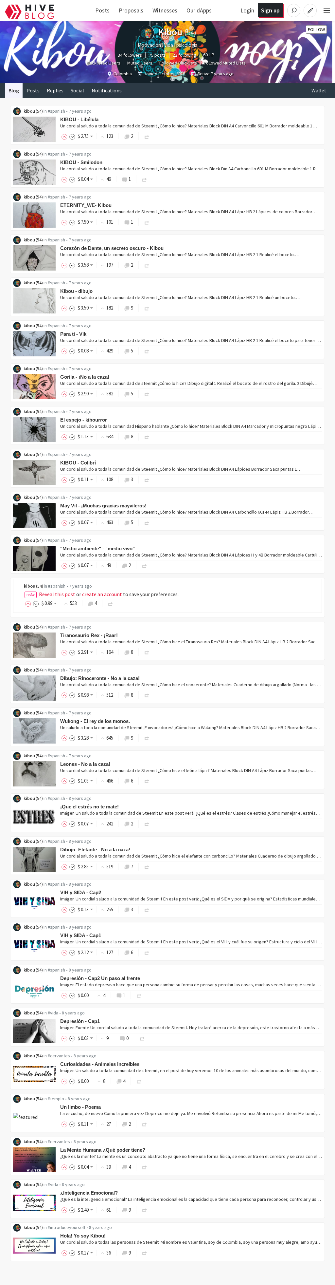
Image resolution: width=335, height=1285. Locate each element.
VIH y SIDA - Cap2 (80, 892)
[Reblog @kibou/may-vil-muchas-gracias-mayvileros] (147, 522)
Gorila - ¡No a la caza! (84, 377)
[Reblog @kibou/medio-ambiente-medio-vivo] (145, 565)
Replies (55, 90)
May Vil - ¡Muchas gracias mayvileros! (103, 505)
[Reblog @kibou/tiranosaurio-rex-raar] (147, 652)
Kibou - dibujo (76, 291)
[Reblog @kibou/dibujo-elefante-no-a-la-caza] (147, 866)
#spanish (56, 111)
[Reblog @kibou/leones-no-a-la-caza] (147, 781)
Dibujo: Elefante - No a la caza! (95, 849)
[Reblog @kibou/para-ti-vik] (147, 351)
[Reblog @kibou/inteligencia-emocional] (145, 1210)
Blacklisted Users (103, 63)
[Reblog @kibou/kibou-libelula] (147, 136)
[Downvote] (72, 136)
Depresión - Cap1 (80, 1021)
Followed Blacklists (178, 63)
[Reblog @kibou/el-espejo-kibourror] (147, 436)
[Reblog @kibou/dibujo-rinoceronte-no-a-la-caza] (147, 695)
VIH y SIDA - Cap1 (80, 935)
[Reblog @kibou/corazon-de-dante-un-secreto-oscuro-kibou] (147, 265)
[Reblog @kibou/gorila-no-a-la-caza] (147, 393)
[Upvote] (65, 136)
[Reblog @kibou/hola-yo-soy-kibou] (145, 1253)
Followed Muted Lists (225, 63)
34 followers (130, 55)
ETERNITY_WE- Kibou (86, 205)
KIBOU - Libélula (79, 119)
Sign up (270, 10)
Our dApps (199, 10)
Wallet (318, 90)
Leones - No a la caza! (85, 764)
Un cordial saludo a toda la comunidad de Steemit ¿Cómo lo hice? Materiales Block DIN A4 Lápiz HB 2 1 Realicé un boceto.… (180, 297)
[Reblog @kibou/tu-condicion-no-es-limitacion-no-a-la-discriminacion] (111, 603)
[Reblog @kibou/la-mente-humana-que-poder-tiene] (145, 1167)
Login (247, 10)
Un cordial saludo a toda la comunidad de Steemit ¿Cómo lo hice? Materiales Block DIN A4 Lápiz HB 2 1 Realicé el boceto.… (179, 254)
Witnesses (164, 10)
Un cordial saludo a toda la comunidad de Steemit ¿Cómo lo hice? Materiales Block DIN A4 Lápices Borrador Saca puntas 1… (181, 469)
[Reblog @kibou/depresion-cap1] (142, 1038)
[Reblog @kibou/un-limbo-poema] (145, 1124)
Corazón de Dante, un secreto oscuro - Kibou (112, 248)
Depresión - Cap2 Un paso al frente (100, 978)
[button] (57, 594)
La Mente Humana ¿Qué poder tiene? (102, 1150)
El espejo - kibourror (83, 420)
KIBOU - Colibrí (78, 462)
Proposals (131, 10)
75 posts (157, 55)
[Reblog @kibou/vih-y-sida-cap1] (147, 952)
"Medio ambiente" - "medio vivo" (97, 548)
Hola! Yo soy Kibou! (83, 1235)
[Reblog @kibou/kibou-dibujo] (147, 308)
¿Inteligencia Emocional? (89, 1193)
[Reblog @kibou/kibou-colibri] (147, 479)
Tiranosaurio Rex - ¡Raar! (89, 635)
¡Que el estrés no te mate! (89, 806)
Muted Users (139, 63)
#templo (56, 1099)
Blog (14, 90)
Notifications (107, 90)
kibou (29, 111)
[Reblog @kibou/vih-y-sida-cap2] (147, 909)
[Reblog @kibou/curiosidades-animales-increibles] (139, 1081)
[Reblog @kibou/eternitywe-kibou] (147, 222)
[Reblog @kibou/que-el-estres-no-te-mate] (147, 824)
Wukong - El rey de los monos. (95, 721)
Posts (102, 10)
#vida (53, 1013)
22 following (184, 55)
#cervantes (59, 1056)
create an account (102, 594)
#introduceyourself (66, 1227)
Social (77, 90)
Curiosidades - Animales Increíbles (99, 1064)
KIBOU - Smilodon (81, 162)
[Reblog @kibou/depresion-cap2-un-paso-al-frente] (139, 995)
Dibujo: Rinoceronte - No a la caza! (100, 678)
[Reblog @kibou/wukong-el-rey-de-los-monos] (147, 738)
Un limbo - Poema (80, 1107)
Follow (316, 29)
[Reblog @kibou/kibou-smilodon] (145, 179)
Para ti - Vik (73, 334)
